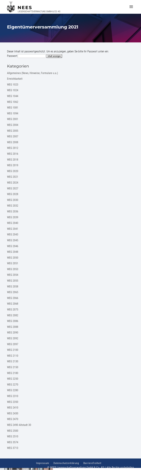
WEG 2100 (12, 350)
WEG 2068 (12, 303)
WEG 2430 (12, 413)
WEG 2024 (12, 182)
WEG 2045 (12, 240)
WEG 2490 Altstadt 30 (19, 425)
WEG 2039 (12, 217)
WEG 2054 (12, 274)
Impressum (42, 463)
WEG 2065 (12, 292)
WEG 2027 (12, 188)
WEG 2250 (12, 378)
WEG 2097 (12, 344)
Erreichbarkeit (15, 78)
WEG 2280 (12, 390)
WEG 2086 (12, 321)
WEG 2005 (12, 130)
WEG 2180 (12, 373)
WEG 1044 (12, 96)
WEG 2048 (12, 251)
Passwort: (12, 56)
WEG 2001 (12, 119)
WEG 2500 (12, 430)
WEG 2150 (12, 367)
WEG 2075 (12, 309)
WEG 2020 (12, 171)
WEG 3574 (12, 442)
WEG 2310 (12, 396)
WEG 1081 (12, 107)
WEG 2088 (12, 327)
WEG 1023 (12, 84)
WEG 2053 (12, 269)
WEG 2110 (12, 355)
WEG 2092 (12, 338)
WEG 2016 (12, 153)
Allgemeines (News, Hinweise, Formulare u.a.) (32, 73)
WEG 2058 (12, 286)
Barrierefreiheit (92, 463)
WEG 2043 (12, 234)
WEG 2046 (12, 246)
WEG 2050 (12, 257)
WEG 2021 (12, 176)
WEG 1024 (12, 90)
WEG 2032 (12, 205)
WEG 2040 (12, 223)
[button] (131, 9)
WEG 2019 (12, 165)
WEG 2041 (12, 228)
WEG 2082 (12, 315)
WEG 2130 (12, 361)
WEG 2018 (12, 159)
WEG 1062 (12, 102)
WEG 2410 (12, 407)
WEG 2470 (12, 419)
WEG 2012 (12, 148)
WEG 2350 (12, 402)
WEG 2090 (12, 332)
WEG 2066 (12, 298)
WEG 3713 (12, 448)
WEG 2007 (12, 136)
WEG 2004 (12, 125)
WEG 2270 (12, 384)
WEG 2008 (12, 142)
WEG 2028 (12, 194)
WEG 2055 (12, 280)
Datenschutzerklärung (66, 463)
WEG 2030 (12, 200)
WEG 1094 (12, 113)
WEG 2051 (12, 263)
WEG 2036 (12, 211)
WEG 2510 (12, 436)
